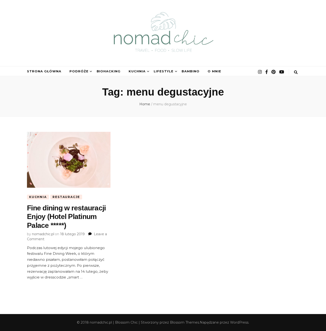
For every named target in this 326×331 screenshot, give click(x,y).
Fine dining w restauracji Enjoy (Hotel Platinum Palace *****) (66, 216)
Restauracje (66, 197)
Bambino (191, 71)
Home (144, 104)
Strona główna (44, 71)
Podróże (79, 71)
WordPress (239, 322)
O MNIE (214, 71)
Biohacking (109, 71)
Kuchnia (137, 71)
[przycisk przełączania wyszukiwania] (296, 72)
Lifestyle (164, 71)
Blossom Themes (184, 322)
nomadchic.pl (43, 234)
